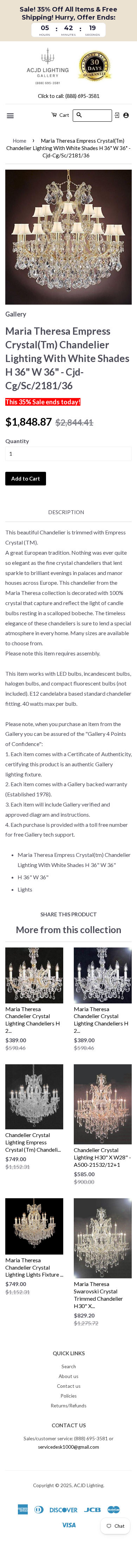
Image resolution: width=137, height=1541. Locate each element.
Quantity (17, 441)
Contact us (68, 1386)
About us (68, 1376)
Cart (63, 115)
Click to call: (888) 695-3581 (68, 96)
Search (68, 1366)
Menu (10, 115)
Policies (68, 1396)
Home (19, 140)
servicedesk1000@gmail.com (68, 1447)
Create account (126, 115)
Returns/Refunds (68, 1405)
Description (66, 512)
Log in (117, 115)
